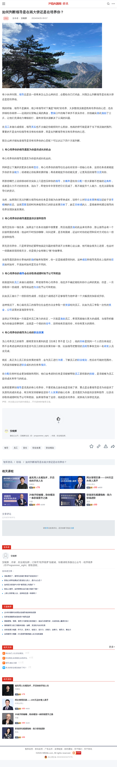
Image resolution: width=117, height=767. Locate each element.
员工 (7, 127)
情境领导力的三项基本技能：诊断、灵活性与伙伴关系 (24, 625)
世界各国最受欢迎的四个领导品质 (17, 617)
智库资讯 (7, 462)
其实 (33, 127)
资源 (67, 305)
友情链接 (58, 749)
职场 (19, 462)
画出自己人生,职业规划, (15, 653)
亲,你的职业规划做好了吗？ (16, 668)
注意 (99, 172)
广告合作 (49, 749)
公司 (9, 309)
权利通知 (68, 749)
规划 (99, 199)
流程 (84, 346)
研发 (106, 346)
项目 (43, 365)
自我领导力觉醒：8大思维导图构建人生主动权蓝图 (23, 634)
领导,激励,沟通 (12, 663)
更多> (112, 647)
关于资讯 (88, 749)
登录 (46, 528)
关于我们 (78, 749)
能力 (16, 172)
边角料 (107, 181)
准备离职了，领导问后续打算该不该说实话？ (21, 576)
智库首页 (29, 749)
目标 (62, 204)
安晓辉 (24, 18)
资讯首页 (39, 749)
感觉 (84, 259)
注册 (72, 528)
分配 (79, 181)
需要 (24, 204)
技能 (91, 373)
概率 (67, 181)
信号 (48, 323)
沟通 (60, 360)
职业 (24, 365)
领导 (21, 94)
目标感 (78, 204)
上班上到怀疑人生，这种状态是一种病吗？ (20, 593)
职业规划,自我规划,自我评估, (17, 658)
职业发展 (89, 199)
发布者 (7, 547)
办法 (36, 287)
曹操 (53, 113)
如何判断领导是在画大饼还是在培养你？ (46, 462)
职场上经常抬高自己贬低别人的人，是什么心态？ (23, 580)
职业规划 (82, 360)
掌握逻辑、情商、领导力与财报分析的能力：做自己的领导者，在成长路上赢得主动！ (36, 621)
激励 (104, 113)
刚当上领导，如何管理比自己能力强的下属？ (21, 589)
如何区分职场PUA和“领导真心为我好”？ (19, 585)
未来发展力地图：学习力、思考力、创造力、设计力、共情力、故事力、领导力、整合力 (37, 630)
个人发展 (53, 392)
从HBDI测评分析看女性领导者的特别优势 (20, 612)
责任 (36, 167)
